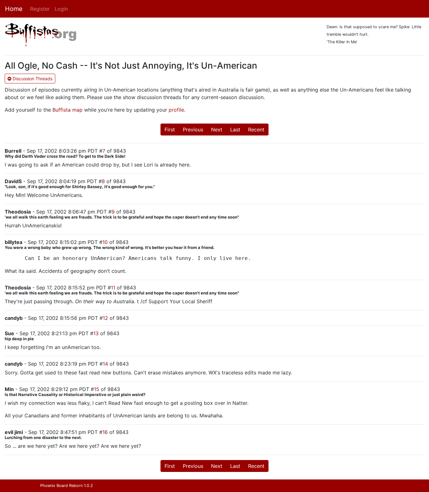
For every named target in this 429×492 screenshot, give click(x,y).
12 (105, 318)
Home (14, 9)
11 (113, 287)
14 (105, 364)
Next (216, 129)
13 (96, 333)
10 (105, 242)
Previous (193, 129)
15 (96, 389)
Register (40, 9)
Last (235, 129)
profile (176, 110)
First (170, 129)
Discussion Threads (31, 78)
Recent (256, 129)
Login (61, 9)
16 (105, 432)
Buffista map (67, 110)
